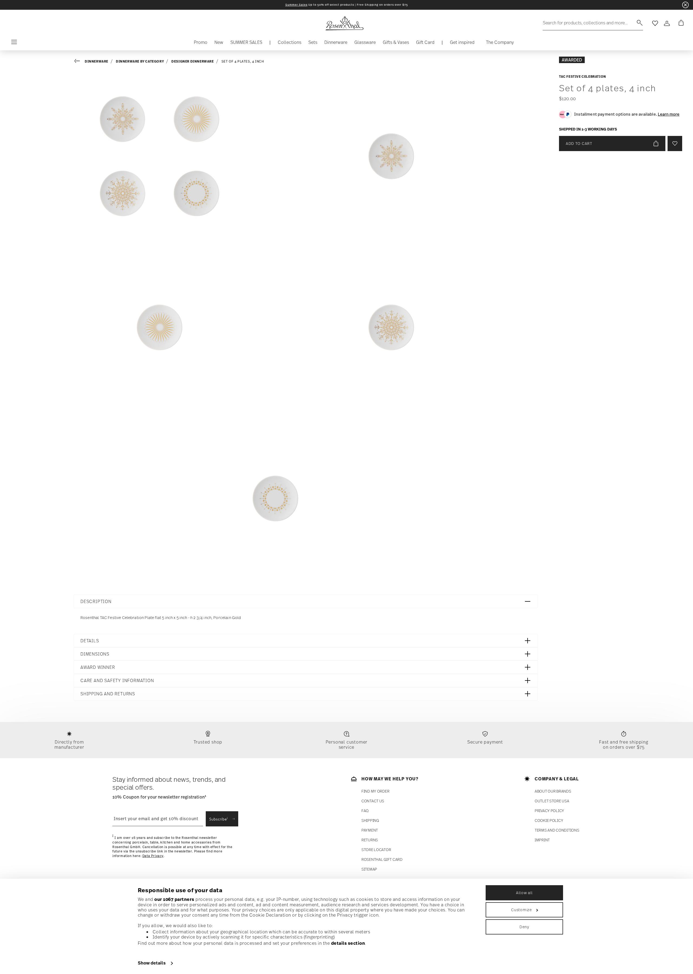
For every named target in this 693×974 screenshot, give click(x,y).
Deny (524, 926)
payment (369, 830)
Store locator (376, 849)
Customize (521, 909)
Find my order (375, 791)
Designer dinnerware (192, 61)
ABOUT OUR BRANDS (553, 791)
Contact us (372, 800)
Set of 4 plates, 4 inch (242, 61)
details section (348, 943)
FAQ (365, 810)
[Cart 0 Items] (680, 23)
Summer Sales (296, 4)
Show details (152, 963)
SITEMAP (369, 869)
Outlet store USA (552, 800)
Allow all (524, 892)
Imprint (542, 839)
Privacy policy (549, 810)
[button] (289, 43)
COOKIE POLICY (549, 820)
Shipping (370, 820)
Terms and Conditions (557, 830)
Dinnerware (96, 61)
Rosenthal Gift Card (382, 859)
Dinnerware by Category (140, 61)
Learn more (668, 114)
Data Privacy (153, 856)
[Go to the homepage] (344, 23)
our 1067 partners (174, 899)
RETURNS (369, 839)
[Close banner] (685, 5)
